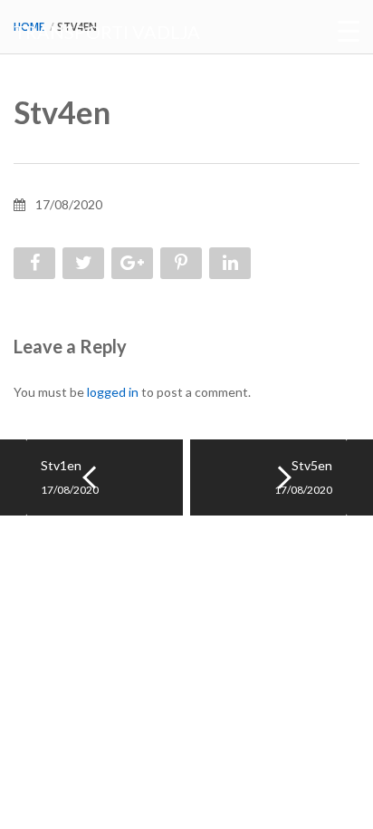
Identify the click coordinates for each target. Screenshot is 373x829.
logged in (113, 392)
